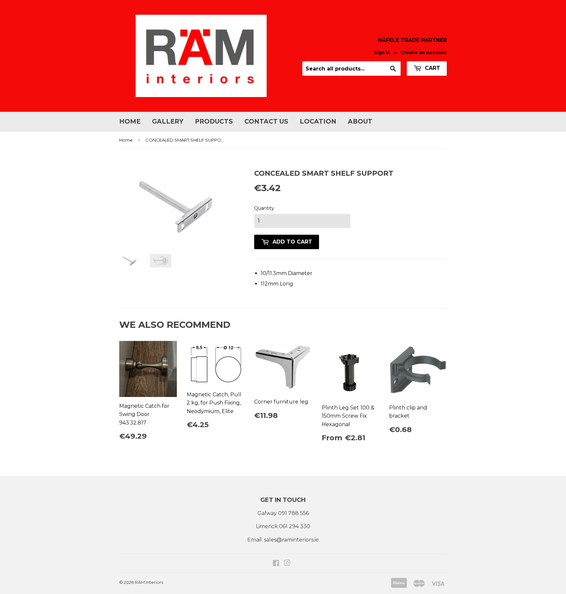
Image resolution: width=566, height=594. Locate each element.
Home (130, 121)
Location (318, 121)
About (360, 121)
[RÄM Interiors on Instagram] (287, 564)
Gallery (167, 121)
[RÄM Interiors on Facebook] (276, 564)
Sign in (382, 52)
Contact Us (266, 121)
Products (214, 121)
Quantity (264, 208)
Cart (431, 68)
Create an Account (424, 52)
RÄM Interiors (149, 582)
